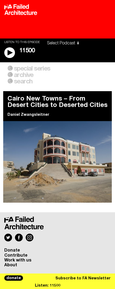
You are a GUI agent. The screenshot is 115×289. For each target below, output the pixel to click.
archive (23, 75)
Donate (12, 250)
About (10, 265)
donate (13, 278)
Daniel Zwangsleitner (28, 115)
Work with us (18, 260)
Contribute (16, 255)
